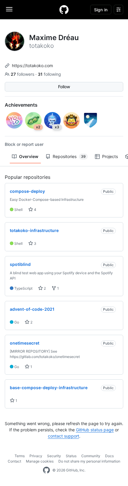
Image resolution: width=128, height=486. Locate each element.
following (49, 74)
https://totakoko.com (32, 65)
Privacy (35, 456)
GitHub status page (95, 429)
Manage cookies (40, 461)
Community (90, 456)
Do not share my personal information (89, 461)
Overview (28, 156)
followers (23, 74)
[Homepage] (64, 9)
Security (54, 456)
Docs (109, 456)
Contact (14, 461)
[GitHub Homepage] (46, 470)
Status (71, 456)
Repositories (69, 156)
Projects (110, 156)
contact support (63, 435)
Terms (20, 456)
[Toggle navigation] (9, 9)
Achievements (21, 105)
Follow (64, 86)
